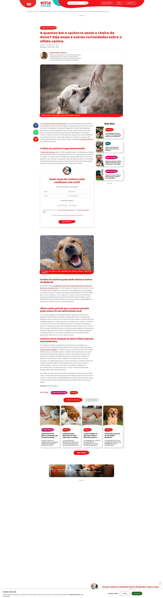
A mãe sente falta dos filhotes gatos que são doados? (112, 148)
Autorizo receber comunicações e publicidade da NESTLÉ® (68, 215)
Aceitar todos (137, 593)
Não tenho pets (63, 205)
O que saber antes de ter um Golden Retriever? (112, 436)
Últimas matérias (92, 400)
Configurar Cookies (113, 593)
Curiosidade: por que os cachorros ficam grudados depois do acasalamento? (113, 135)
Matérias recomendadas (73, 400)
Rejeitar (125, 593)
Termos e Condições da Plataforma (66, 210)
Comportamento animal (48, 28)
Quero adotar (107, 3)
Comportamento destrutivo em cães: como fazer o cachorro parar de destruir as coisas (70, 437)
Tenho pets (73, 205)
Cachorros (130, 3)
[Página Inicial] (46, 4)
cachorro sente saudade (48, 350)
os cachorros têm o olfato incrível (54, 124)
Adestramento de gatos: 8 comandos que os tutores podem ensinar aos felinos (49, 437)
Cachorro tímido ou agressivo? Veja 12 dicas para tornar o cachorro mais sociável (92, 437)
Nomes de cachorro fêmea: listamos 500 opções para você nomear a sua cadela (113, 162)
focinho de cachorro (48, 152)
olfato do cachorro (86, 139)
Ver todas (81, 452)
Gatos (119, 3)
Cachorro (74, 393)
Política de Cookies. (74, 595)
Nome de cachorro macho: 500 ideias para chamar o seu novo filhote (113, 176)
